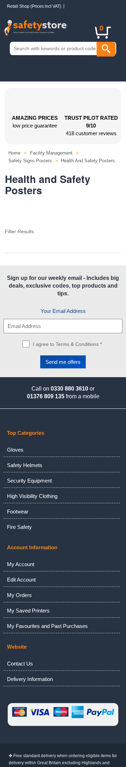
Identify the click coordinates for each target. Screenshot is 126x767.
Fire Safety (19, 527)
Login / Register (77, 28)
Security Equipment (29, 481)
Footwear (17, 511)
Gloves (15, 450)
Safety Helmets (24, 465)
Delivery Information (30, 679)
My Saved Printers (28, 611)
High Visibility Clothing (32, 496)
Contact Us (20, 664)
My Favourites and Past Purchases (47, 626)
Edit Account (21, 580)
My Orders (19, 595)
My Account (20, 564)
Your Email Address (63, 311)
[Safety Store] (44, 31)
